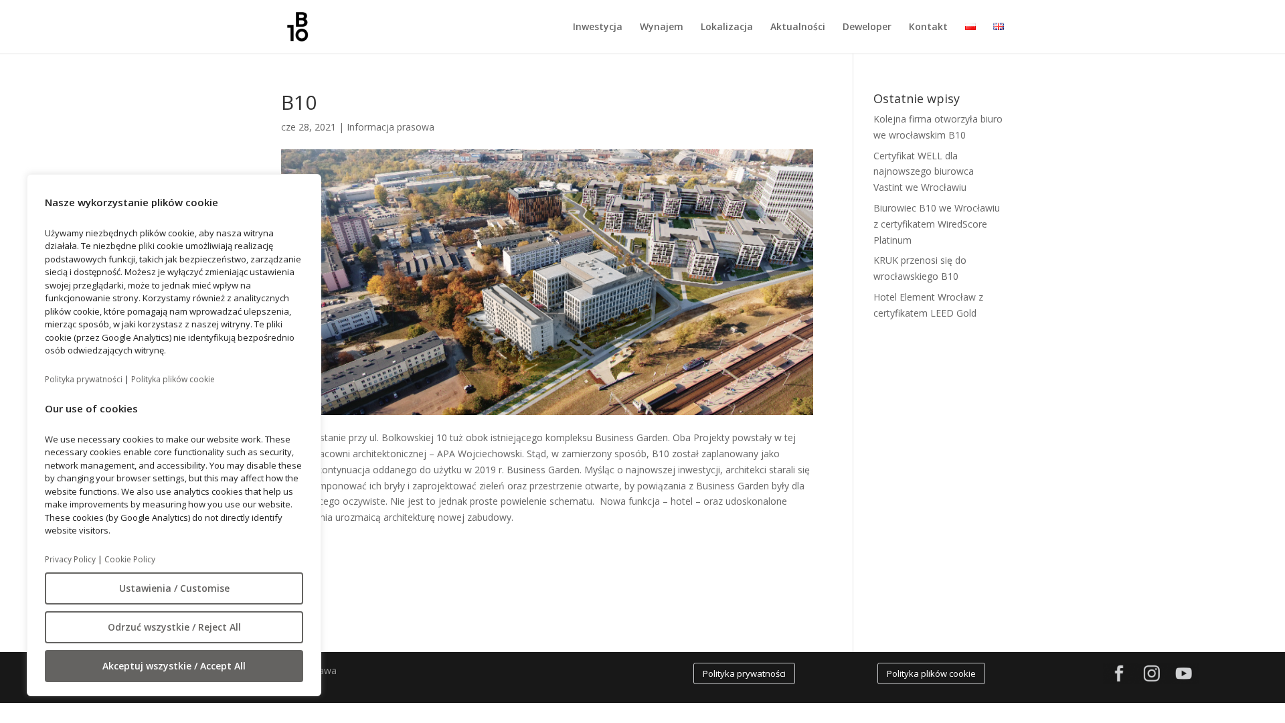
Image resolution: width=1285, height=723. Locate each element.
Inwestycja (597, 27)
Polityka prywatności (83, 379)
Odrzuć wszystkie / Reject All (174, 627)
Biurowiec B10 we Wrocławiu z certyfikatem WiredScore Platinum (936, 224)
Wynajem (661, 27)
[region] (174, 435)
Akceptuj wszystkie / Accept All (174, 665)
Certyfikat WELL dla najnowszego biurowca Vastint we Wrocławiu (923, 171)
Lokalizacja (727, 27)
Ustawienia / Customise (174, 588)
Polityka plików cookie (173, 379)
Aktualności (797, 27)
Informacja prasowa (390, 126)
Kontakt (928, 27)
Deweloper (867, 27)
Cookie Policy (129, 559)
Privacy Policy (70, 559)
